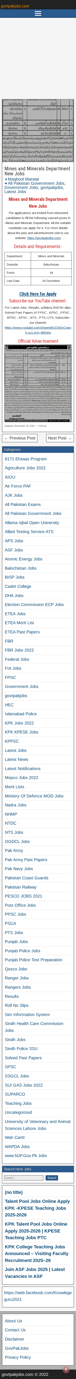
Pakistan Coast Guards (26, 878)
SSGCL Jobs (17, 1076)
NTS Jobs (14, 832)
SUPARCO (15, 1094)
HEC (9, 705)
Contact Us (15, 1330)
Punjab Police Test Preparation (33, 960)
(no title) (14, 1192)
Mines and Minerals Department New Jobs (37, 171)
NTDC (10, 823)
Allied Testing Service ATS (29, 531)
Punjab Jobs (16, 941)
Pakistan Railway (21, 887)
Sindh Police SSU (21, 1048)
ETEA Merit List (19, 622)
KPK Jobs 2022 (19, 723)
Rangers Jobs (18, 987)
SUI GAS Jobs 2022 (24, 1085)
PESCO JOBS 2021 (23, 896)
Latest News (16, 759)
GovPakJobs (17, 1348)
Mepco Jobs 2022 (21, 777)
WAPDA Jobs (17, 1146)
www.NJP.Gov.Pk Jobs (26, 1155)
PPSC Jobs (15, 914)
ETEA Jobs (15, 613)
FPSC (10, 677)
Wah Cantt (15, 1137)
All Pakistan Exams (23, 504)
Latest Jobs (15, 191)
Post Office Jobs (20, 905)
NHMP (11, 814)
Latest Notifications (23, 768)
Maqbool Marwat (23, 179)
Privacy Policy (18, 1357)
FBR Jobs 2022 (19, 650)
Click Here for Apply (38, 294)
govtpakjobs (52, 187)
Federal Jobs (17, 659)
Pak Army (14, 850)
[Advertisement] (38, 58)
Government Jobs (21, 187)
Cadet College (18, 586)
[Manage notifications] (66, 1369)
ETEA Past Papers (22, 632)
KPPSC (12, 741)
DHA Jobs (14, 595)
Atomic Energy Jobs (23, 559)
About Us (13, 1321)
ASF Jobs (14, 550)
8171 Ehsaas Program (26, 459)
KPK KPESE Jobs (21, 732)
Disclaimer (14, 1339)
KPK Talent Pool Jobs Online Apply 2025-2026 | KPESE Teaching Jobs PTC (36, 1230)
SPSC (10, 1066)
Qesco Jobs (16, 969)
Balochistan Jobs (21, 568)
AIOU (10, 477)
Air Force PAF (18, 486)
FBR (9, 641)
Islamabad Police (21, 714)
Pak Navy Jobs (19, 868)
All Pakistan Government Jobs (36, 183)
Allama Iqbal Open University (32, 522)
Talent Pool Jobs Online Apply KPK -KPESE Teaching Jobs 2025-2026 (37, 1208)
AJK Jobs (14, 495)
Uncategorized (18, 1112)
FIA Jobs (13, 668)
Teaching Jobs (18, 1103)
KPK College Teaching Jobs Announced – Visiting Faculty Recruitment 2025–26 (36, 1253)
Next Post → (60, 438)
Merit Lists (14, 786)
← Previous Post (19, 438)
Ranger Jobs (17, 978)
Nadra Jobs (15, 805)
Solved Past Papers (23, 1058)
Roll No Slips (16, 1005)
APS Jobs (14, 541)
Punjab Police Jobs (22, 951)
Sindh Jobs (15, 1039)
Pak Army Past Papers (26, 859)
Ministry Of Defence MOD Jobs (34, 796)
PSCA (10, 923)
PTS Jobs (14, 932)
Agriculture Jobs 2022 (25, 468)
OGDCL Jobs (17, 841)
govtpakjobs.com (15, 6)
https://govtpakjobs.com (44, 238)
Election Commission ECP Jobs (34, 604)
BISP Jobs (14, 577)
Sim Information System (27, 1014)
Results (12, 996)
